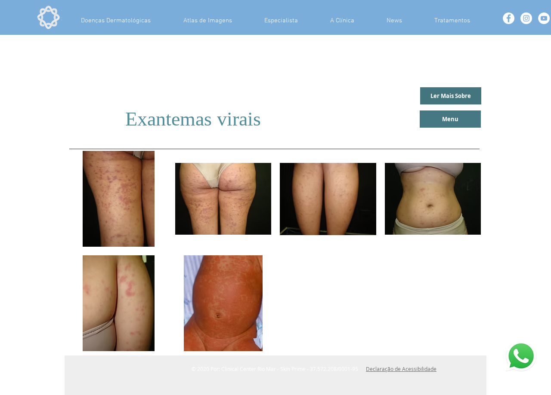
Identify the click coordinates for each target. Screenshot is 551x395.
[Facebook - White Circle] (508, 18)
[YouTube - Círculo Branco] (544, 18)
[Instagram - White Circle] (526, 18)
